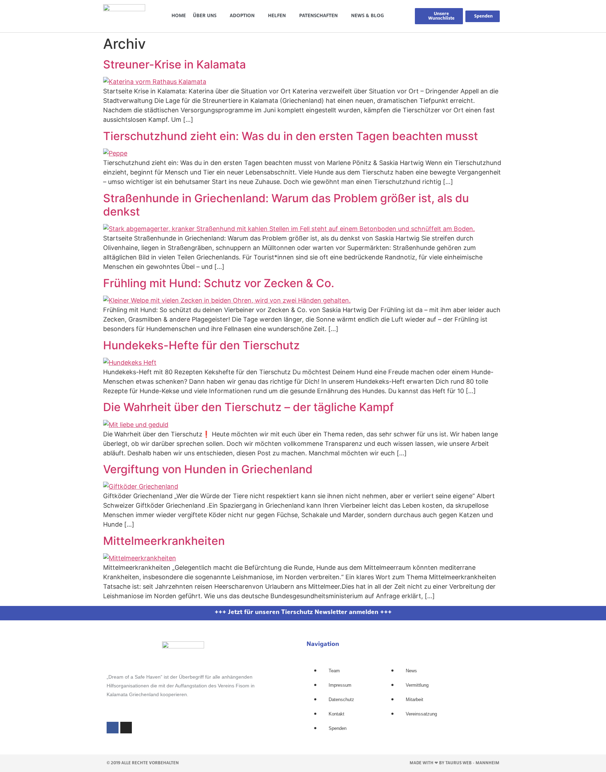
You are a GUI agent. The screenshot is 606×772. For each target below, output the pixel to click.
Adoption (242, 16)
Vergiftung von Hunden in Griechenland (207, 469)
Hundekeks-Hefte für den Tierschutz (201, 345)
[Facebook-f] (113, 728)
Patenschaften (318, 16)
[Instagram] (126, 728)
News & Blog (367, 16)
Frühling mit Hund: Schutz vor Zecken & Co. (218, 283)
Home (178, 16)
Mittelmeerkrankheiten (164, 541)
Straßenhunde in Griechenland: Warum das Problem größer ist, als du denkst (286, 204)
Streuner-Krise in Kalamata (174, 64)
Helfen (277, 16)
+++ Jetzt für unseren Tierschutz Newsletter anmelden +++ (303, 612)
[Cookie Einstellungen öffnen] (15, 762)
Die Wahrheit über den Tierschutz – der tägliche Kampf (248, 407)
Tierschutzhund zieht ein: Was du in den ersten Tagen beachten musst (290, 136)
